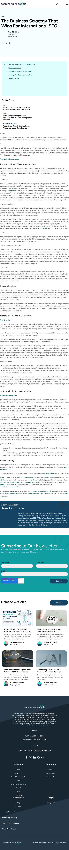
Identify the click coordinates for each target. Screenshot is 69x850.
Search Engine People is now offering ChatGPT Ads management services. (17, 117)
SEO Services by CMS (10, 823)
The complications (15, 68)
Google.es (11, 191)
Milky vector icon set (35, 493)
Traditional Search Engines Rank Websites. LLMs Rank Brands (16, 127)
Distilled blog (14, 482)
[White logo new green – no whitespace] (12, 841)
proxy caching (45, 228)
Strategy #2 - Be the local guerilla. (20, 75)
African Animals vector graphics (43, 491)
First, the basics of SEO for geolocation (22, 64)
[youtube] (42, 757)
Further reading (14, 78)
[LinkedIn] (10, 43)
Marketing (8, 123)
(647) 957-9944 (42, 739)
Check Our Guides (9, 829)
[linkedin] (34, 757)
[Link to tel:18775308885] (57, 4)
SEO (3, 16)
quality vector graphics (12, 493)
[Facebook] (3, 43)
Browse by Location (9, 812)
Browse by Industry (9, 817)
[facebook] (27, 757)
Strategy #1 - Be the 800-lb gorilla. (20, 71)
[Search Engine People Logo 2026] (13, 2)
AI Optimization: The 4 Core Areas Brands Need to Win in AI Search (17, 108)
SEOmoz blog (30, 482)
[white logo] (34, 706)
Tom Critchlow (28, 477)
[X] (6, 43)
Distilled (46, 477)
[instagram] (38, 757)
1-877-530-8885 (38, 736)
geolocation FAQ (48, 473)
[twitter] (30, 757)
